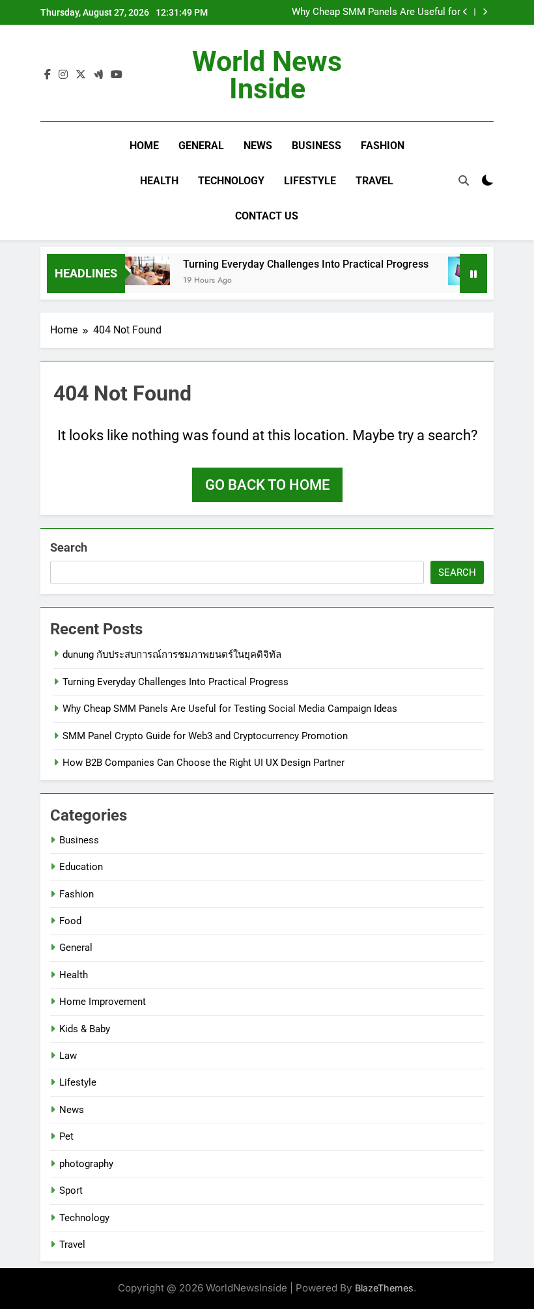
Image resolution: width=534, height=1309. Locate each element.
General (201, 145)
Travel (374, 181)
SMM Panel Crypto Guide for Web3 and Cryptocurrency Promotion (205, 736)
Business (316, 145)
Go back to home (267, 485)
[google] (98, 75)
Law (68, 1056)
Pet (66, 1136)
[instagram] (63, 75)
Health (159, 181)
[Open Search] (463, 180)
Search (68, 547)
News (258, 145)
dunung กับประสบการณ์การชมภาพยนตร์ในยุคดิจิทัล (172, 654)
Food (70, 921)
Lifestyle (310, 181)
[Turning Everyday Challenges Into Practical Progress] (136, 271)
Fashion (382, 145)
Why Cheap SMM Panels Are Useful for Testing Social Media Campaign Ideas (376, 12)
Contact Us (266, 216)
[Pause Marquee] (473, 273)
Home (144, 145)
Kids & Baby (84, 1029)
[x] (81, 75)
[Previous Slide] (465, 12)
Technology (231, 181)
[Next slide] (485, 12)
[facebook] (47, 75)
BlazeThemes (384, 1287)
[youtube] (116, 75)
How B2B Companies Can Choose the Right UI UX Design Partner (203, 762)
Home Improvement (102, 1001)
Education (81, 867)
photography (86, 1164)
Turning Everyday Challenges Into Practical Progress (296, 264)
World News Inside (267, 75)
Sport (71, 1190)
